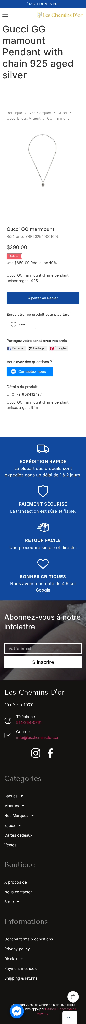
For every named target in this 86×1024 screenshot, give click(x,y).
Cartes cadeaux (18, 835)
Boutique (14, 113)
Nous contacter (18, 892)
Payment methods (20, 968)
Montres (11, 805)
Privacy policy (17, 948)
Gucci (62, 113)
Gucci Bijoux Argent (24, 118)
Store (9, 901)
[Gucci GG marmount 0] (43, 172)
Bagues (10, 796)
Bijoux (9, 825)
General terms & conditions (28, 939)
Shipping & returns (20, 978)
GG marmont (58, 118)
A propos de (15, 882)
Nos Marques (40, 113)
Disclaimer (13, 958)
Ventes (10, 845)
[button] (21, 324)
